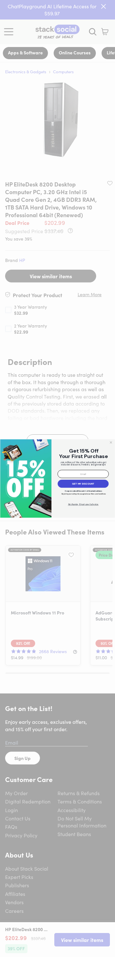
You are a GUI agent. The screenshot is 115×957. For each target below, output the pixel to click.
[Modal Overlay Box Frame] (57, 478)
